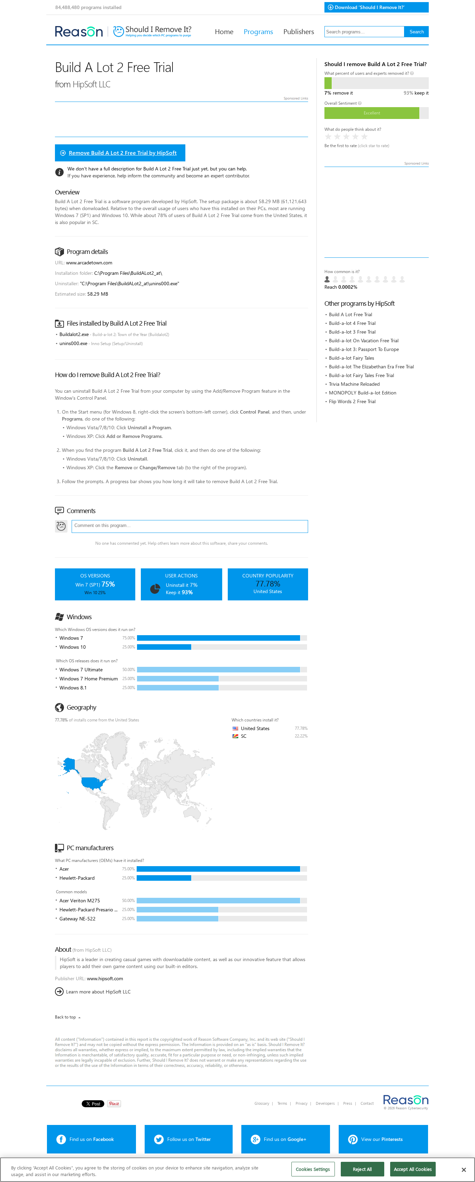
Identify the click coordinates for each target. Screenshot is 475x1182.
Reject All (362, 1169)
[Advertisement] (376, 212)
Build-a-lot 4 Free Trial (352, 323)
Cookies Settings (313, 1169)
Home (224, 31)
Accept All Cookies (413, 1169)
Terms (282, 1103)
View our (382, 1139)
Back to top (65, 1017)
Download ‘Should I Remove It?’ (370, 7)
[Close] (464, 1169)
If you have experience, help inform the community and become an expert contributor (158, 175)
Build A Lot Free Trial (350, 314)
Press (347, 1103)
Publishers (298, 31)
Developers (325, 1103)
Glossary (262, 1103)
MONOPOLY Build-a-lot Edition (362, 392)
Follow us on (189, 1139)
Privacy (301, 1103)
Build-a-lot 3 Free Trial (352, 331)
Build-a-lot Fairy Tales (351, 357)
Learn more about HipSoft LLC (98, 991)
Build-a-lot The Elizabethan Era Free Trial (371, 366)
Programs (258, 31)
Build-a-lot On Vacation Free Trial (363, 340)
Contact (367, 1103)
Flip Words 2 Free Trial (352, 401)
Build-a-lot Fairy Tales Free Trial (361, 375)
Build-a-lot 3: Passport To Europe (364, 349)
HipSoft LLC (92, 84)
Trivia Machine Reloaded (354, 384)
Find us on (92, 1139)
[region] (237, 1169)
